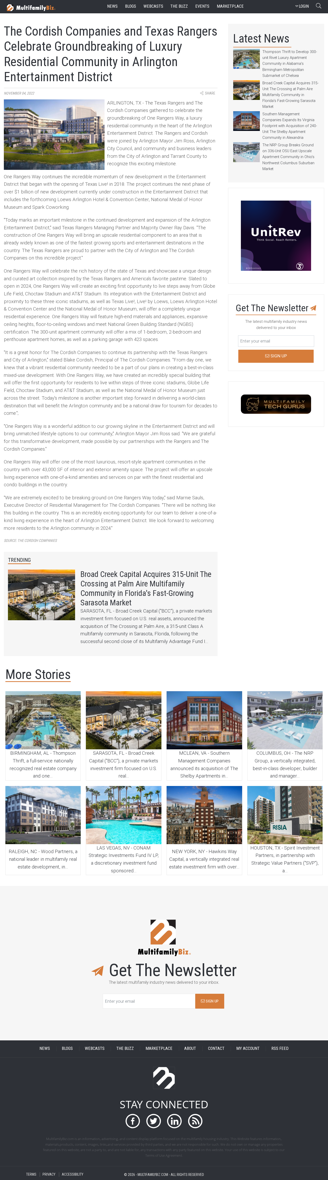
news (112, 6)
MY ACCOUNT (248, 1048)
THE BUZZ (125, 1048)
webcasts (153, 6)
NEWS (44, 1048)
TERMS (31, 1174)
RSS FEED (280, 1048)
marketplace (230, 6)
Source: (30, 541)
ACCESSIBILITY (72, 1174)
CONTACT (216, 1048)
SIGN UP (212, 1001)
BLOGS (67, 1048)
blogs (130, 6)
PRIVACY (49, 1174)
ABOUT (190, 1048)
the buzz (179, 6)
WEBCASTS (95, 1048)
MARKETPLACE (159, 1048)
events (202, 6)
